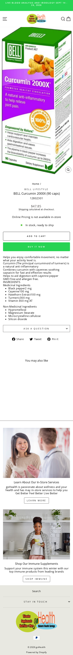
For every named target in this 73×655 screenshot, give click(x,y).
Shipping (23, 209)
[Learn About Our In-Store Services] (36, 453)
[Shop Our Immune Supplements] (36, 534)
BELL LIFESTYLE (36, 189)
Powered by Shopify (36, 652)
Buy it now (36, 246)
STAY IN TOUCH (36, 601)
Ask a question (36, 328)
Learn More (36, 500)
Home (35, 183)
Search (36, 591)
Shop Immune (37, 578)
